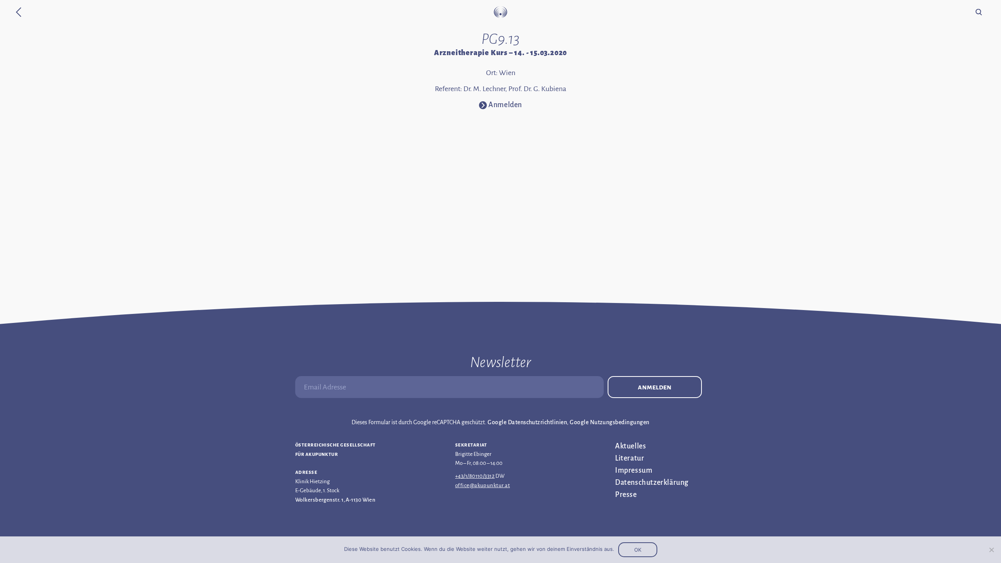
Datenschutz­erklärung (652, 482)
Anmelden (654, 387)
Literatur (629, 458)
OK (637, 550)
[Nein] (991, 550)
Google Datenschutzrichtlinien (527, 422)
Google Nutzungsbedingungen (609, 422)
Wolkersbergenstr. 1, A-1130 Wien (335, 500)
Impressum (633, 470)
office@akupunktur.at (482, 485)
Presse (626, 494)
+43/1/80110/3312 (475, 476)
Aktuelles (630, 446)
